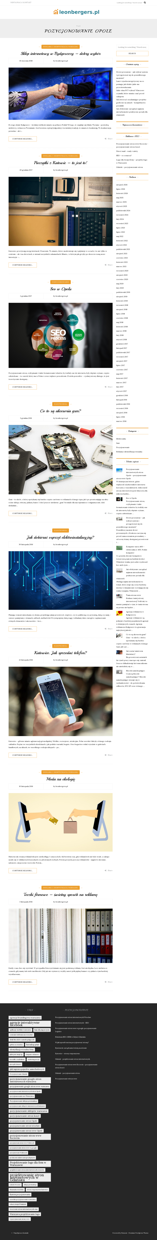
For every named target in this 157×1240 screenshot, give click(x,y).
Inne (118, 443)
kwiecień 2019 (122, 301)
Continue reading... (22, 139)
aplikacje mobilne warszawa (20, 1030)
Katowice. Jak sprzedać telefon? (60, 653)
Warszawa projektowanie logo (25, 1214)
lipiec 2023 (120, 228)
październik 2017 (123, 352)
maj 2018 (119, 322)
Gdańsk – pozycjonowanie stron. (129, 167)
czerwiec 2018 (122, 318)
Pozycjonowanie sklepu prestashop (23, 1101)
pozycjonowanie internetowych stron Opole (25, 1091)
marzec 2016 (121, 421)
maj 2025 (119, 198)
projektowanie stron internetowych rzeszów (27, 1170)
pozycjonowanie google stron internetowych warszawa (25, 1080)
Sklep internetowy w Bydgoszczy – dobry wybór (60, 53)
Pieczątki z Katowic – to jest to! (60, 162)
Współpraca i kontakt (20, 2)
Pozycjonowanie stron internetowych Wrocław (73, 1017)
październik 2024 (123, 210)
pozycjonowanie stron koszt (24, 1115)
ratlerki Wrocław (15, 1185)
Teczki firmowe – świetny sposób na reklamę (60, 894)
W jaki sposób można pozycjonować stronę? (72, 1042)
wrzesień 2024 (122, 215)
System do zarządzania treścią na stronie (71, 1048)
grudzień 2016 (122, 395)
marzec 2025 (121, 202)
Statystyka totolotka (17, 1189)
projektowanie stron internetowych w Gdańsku (27, 1177)
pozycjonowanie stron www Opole (26, 1130)
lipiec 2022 (120, 232)
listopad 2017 (121, 348)
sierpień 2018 (121, 309)
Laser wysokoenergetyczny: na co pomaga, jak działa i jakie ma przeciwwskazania (130, 84)
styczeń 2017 (121, 391)
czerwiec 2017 (122, 370)
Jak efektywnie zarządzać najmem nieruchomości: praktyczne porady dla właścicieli (131, 112)
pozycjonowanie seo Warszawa (22, 1096)
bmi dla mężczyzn (41, 1030)
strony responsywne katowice (37, 1189)
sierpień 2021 (121, 253)
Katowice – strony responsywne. (67, 1054)
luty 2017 (119, 387)
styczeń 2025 (121, 206)
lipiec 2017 (120, 365)
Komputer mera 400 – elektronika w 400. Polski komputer (136, 550)
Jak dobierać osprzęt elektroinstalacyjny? (60, 537)
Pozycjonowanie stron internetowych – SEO (72, 1023)
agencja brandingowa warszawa (25, 1017)
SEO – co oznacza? (124, 155)
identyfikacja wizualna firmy (22, 1049)
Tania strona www (133, 595)
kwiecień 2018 (122, 327)
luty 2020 (120, 288)
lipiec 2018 (120, 314)
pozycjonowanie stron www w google (23, 1148)
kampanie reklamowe (32, 1054)
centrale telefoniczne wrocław (21, 1035)
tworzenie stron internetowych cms (24, 1209)
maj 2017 (119, 374)
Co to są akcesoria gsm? (60, 411)
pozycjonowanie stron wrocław (25, 1126)
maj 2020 (120, 284)
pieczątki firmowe (15, 1064)
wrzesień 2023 (122, 223)
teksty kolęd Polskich (18, 1204)
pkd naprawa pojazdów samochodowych (27, 1069)
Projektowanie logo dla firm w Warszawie (28, 1164)
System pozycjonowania (20, 1194)
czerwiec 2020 (122, 279)
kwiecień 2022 (122, 241)
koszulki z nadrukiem (17, 1059)
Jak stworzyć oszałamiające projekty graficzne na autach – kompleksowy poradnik (131, 103)
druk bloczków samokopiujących (22, 1040)
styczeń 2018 (121, 339)
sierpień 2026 (121, 185)
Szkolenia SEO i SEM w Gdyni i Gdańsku (70, 1037)
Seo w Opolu (60, 289)
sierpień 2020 (122, 275)
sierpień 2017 (121, 361)
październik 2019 (123, 292)
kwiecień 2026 (122, 193)
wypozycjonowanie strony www (20, 1219)
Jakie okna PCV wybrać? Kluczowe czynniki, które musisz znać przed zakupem (130, 93)
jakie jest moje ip (16, 1054)
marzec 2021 (121, 266)
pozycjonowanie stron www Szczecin (25, 1137)
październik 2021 (123, 249)
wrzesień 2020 (122, 271)
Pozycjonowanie (60, 282)
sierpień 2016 (121, 413)
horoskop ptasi (32, 1044)
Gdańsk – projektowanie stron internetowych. (72, 1059)
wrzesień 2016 (122, 408)
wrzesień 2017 (122, 357)
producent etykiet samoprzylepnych (22, 1158)
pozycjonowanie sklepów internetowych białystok (27, 1106)
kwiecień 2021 (122, 262)
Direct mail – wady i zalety (127, 151)
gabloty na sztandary (16, 1045)
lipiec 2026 (120, 189)
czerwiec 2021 (122, 258)
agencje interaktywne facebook (25, 1024)
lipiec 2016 (120, 417)
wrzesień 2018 (122, 305)
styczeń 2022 (121, 245)
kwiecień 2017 (122, 378)
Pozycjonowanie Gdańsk (18, 1074)
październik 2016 (123, 404)
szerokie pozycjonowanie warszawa (22, 1199)
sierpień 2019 (121, 296)
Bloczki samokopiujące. (135, 671)
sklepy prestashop (30, 1185)
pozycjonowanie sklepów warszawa (28, 1111)
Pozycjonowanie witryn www (66, 1079)
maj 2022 (119, 236)
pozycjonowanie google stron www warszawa (29, 1086)
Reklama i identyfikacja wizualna (60, 47)
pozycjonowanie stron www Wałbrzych (22, 1143)
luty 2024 (120, 219)
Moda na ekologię (60, 779)
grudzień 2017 (122, 344)
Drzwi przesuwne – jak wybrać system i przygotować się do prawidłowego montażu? (132, 75)
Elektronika (60, 404)
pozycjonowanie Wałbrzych (18, 1153)
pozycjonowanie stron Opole (23, 1121)
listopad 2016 (121, 400)
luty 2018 (120, 335)
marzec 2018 (121, 331)
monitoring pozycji (33, 1059)
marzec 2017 (121, 382)
